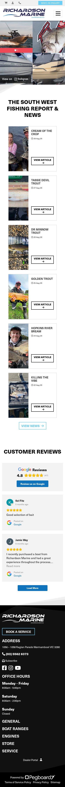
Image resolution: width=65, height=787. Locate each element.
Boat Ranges (15, 728)
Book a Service (18, 631)
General (11, 721)
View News (30, 426)
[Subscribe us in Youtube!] (18, 669)
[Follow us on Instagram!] (11, 669)
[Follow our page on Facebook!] (5, 669)
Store (8, 743)
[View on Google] (9, 502)
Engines (10, 736)
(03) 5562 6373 (17, 654)
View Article (42, 160)
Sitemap (55, 782)
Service (10, 750)
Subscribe (11, 661)
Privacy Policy (41, 782)
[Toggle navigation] (58, 13)
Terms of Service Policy (18, 782)
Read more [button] (13, 566)
